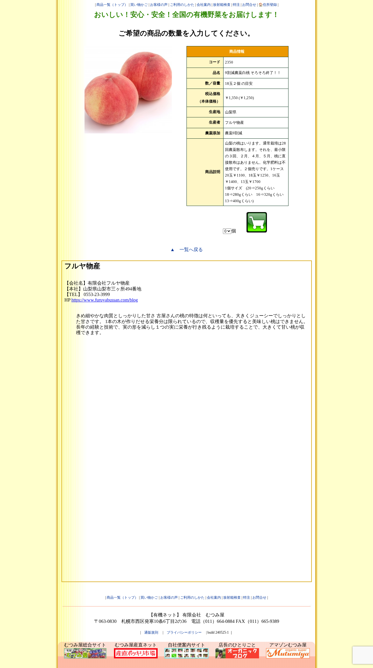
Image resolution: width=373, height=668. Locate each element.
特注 (236, 5)
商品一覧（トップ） (112, 5)
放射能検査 (222, 5)
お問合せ (249, 5)
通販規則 (151, 632)
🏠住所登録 (267, 5)
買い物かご (139, 5)
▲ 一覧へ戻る (186, 249)
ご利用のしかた (182, 5)
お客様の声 (159, 5)
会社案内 (204, 5)
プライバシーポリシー (184, 632)
